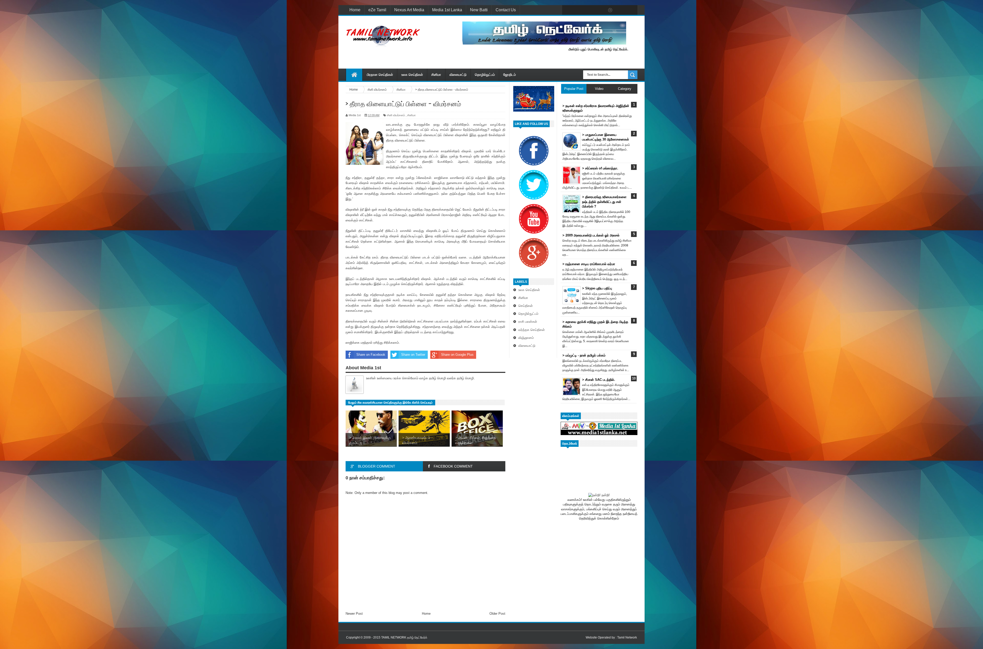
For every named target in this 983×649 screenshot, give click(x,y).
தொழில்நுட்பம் (485, 75)
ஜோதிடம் (509, 75)
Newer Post (354, 613)
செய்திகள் (525, 306)
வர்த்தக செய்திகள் (531, 330)
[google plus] (632, 10)
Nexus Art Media (409, 10)
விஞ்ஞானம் (526, 338)
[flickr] (599, 10)
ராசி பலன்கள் (527, 321)
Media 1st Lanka (447, 10)
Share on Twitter (413, 354)
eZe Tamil (377, 10)
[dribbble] (610, 10)
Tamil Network (627, 637)
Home (354, 10)
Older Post (497, 613)
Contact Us (506, 10)
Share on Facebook (370, 354)
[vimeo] (589, 10)
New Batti (479, 10)
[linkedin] (621, 10)
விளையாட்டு (458, 75)
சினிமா (436, 75)
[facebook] (567, 10)
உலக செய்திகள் (412, 75)
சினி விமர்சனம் (396, 115)
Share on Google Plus (457, 354)
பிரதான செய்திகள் (380, 75)
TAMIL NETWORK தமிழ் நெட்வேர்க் (404, 637)
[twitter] (578, 10)
